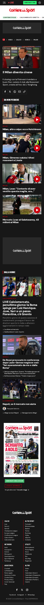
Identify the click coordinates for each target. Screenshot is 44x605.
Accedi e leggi (22, 490)
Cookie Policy (8, 577)
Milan (36, 40)
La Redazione (8, 571)
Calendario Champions (32, 575)
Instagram (20, 595)
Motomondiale (30, 526)
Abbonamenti (29, 547)
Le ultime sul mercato (11, 329)
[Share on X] (10, 91)
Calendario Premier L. (32, 580)
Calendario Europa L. (32, 577)
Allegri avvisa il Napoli (11, 413)
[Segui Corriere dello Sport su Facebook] (17, 590)
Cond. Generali (9, 582)
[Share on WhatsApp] (14, 91)
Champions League (10, 531)
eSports (27, 537)
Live (12, 3)
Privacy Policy (8, 580)
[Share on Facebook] (5, 91)
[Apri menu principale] (4, 2)
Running (28, 533)
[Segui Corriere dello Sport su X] (22, 590)
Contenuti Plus (9, 17)
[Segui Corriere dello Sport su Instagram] (27, 590)
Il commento (8, 401)
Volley (27, 535)
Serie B (6, 529)
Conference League (11, 535)
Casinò (27, 582)
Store (27, 552)
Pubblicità (28, 554)
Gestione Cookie (10, 575)
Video (10, 40)
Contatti (7, 568)
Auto (6, 547)
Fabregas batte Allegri (29, 413)
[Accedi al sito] (39, 2)
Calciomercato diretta (29, 17)
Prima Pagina (29, 550)
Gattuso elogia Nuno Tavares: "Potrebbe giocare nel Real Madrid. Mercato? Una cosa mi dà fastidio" (21, 372)
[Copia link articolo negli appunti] (24, 91)
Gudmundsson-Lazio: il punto (14, 332)
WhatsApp (31, 595)
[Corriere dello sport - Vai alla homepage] (22, 10)
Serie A (27, 40)
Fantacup (7, 561)
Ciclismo (28, 540)
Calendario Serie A (31, 573)
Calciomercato (9, 298)
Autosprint (8, 550)
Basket (27, 529)
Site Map (28, 559)
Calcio (18, 40)
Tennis (27, 531)
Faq (5, 584)
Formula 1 (28, 524)
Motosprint (8, 554)
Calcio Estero (8, 537)
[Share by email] (19, 91)
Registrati (28, 561)
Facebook (12, 595)
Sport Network (9, 559)
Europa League (9, 533)
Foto (26, 571)
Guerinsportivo (9, 556)
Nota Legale (8, 573)
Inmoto (6, 552)
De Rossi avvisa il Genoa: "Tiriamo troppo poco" (20, 376)
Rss (26, 556)
